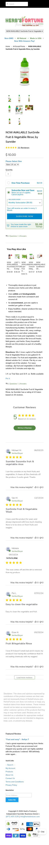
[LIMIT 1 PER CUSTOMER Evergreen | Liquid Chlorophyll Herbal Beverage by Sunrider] (17, 256)
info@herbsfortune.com (30, 817)
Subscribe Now (24, 216)
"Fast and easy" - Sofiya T (17, 739)
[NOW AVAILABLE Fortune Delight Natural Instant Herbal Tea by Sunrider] (32, 256)
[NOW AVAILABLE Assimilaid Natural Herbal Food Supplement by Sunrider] (10, 256)
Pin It (8, 378)
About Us (9, 775)
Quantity (9, 170)
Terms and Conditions (15, 782)
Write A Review (25, 428)
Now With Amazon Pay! (24, 41)
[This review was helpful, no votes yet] (36, 487)
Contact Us (10, 778)
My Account (10, 768)
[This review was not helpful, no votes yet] (40, 487)
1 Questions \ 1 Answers (17, 236)
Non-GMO (9, 38)
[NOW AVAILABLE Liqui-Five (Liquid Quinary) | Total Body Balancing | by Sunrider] (24, 256)
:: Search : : (10, 765)
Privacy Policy (11, 785)
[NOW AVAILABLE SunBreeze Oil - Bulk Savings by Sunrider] (39, 256)
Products (9, 772)
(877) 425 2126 (12, 817)
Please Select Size (14, 161)
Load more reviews (24, 677)
